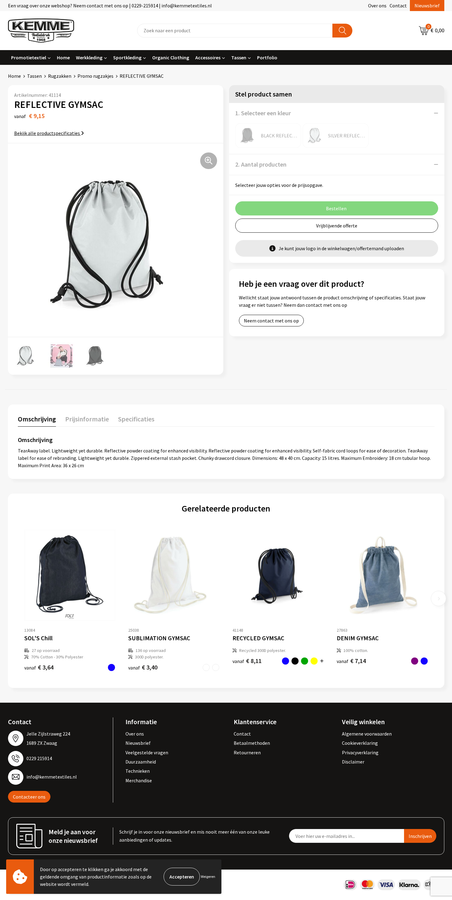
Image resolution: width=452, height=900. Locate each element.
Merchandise (138, 780)
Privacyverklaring (360, 752)
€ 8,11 (247, 661)
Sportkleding (127, 57)
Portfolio (267, 57)
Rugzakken (59, 76)
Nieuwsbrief (427, 5)
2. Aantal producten (261, 164)
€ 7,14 (351, 661)
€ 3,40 (142, 667)
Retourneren (247, 752)
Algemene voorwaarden (367, 734)
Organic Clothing (170, 57)
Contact (398, 5)
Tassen (238, 57)
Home (63, 57)
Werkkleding (89, 57)
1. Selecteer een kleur (263, 113)
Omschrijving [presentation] (37, 419)
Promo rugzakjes (95, 76)
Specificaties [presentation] (136, 419)
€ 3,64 (39, 667)
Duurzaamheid (140, 762)
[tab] (37, 420)
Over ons (377, 5)
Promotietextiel (28, 57)
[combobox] (235, 31)
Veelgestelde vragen (146, 752)
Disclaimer (353, 762)
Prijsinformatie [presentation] (87, 419)
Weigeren (208, 876)
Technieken (137, 771)
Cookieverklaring (360, 743)
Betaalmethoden (252, 743)
